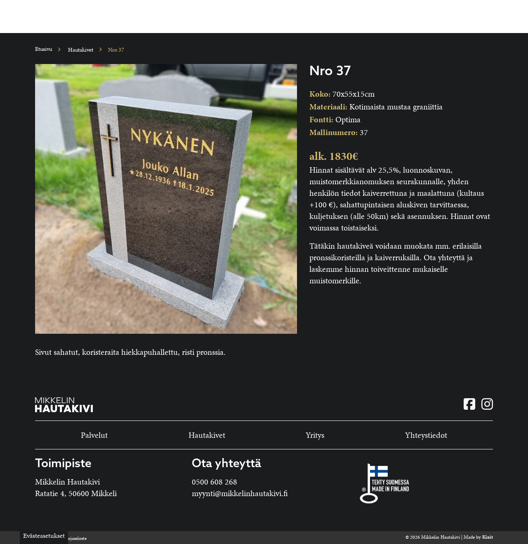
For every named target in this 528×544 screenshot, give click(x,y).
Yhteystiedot (426, 435)
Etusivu (43, 49)
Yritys (315, 435)
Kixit (487, 537)
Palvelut (94, 435)
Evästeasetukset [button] (44, 535)
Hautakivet (80, 50)
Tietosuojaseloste (70, 538)
